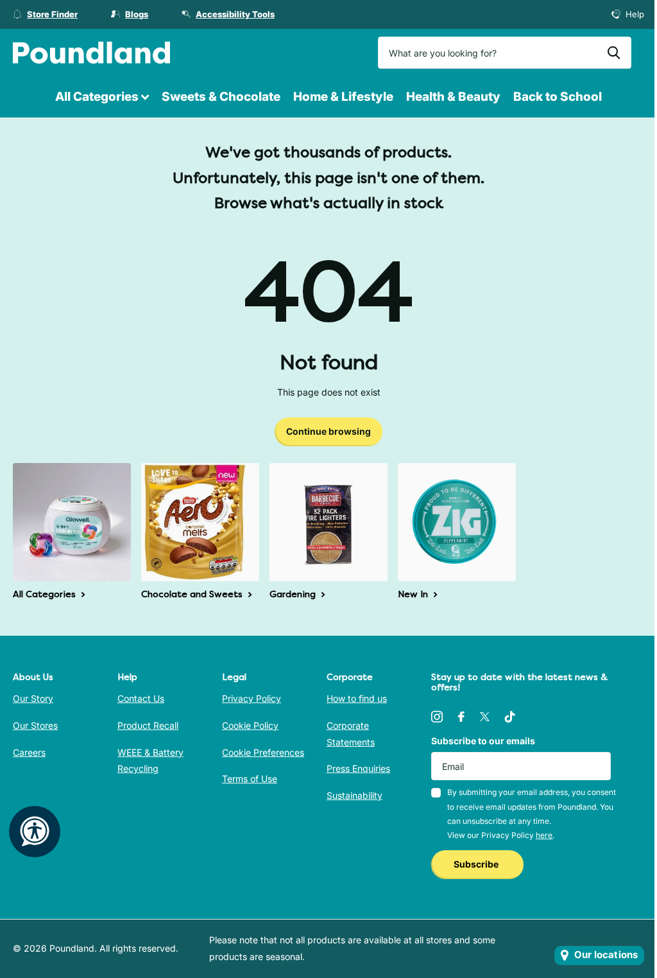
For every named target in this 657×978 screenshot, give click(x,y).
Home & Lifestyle (343, 96)
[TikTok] (510, 716)
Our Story (33, 698)
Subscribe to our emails (483, 740)
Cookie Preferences (263, 752)
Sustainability (354, 795)
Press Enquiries (358, 768)
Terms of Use (249, 778)
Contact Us (140, 698)
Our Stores (35, 725)
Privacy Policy (251, 698)
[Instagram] (437, 716)
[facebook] (461, 717)
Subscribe (477, 864)
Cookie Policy (250, 725)
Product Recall (147, 725)
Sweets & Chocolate (221, 96)
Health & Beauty (453, 96)
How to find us (357, 698)
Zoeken (613, 53)
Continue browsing (328, 431)
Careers (29, 752)
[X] (485, 716)
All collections (102, 97)
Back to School (557, 96)
